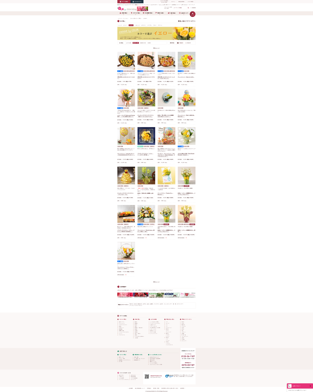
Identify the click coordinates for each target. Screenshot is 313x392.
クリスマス (156, 304)
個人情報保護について (140, 388)
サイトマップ (192, 4)
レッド (120, 25)
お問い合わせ (184, 4)
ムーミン (120, 333)
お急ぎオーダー (184, 13)
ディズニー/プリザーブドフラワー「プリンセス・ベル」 (125, 194)
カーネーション (169, 327)
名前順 (149, 42)
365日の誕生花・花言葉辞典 (155, 358)
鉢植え (120, 326)
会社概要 (131, 388)
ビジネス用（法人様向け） (139, 336)
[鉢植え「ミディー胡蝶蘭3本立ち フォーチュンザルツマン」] (166, 214)
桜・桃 (174, 304)
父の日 (135, 304)
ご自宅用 (136, 337)
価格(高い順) (143, 42)
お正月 (161, 304)
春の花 (167, 329)
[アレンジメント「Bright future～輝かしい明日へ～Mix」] (146, 214)
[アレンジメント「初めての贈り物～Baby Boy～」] (186, 97)
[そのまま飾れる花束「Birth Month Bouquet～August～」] (186, 136)
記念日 (136, 324)
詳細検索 (194, 7)
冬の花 (167, 341)
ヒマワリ (167, 336)
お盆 (148, 304)
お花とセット (121, 327)
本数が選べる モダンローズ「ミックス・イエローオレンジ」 (166, 77)
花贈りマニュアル (153, 361)
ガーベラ (167, 323)
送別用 (136, 329)
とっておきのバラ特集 (154, 321)
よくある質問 (121, 378)
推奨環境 (182, 388)
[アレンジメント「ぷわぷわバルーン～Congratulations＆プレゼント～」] (126, 136)
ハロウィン (184, 332)
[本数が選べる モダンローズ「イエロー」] (126, 61)
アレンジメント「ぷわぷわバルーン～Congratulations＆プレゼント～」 (126, 154)
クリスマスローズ (169, 344)
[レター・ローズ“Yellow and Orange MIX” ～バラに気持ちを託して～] (126, 97)
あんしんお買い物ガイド (164, 4)
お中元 (144, 304)
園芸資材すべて (137, 360)
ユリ (167, 324)
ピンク (125, 25)
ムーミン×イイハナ (153, 333)
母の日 (131, 304)
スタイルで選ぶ (135, 13)
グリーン (160, 25)
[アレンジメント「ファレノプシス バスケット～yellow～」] (126, 251)
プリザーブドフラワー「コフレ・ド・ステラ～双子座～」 (145, 154)
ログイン (173, 1)
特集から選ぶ (160, 13)
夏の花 (167, 333)
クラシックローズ (153, 326)
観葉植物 (120, 329)
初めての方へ (121, 375)
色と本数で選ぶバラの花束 (155, 327)
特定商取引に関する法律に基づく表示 (169, 388)
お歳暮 (151, 304)
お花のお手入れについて (154, 357)
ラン (167, 326)
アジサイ (167, 334)
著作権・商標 (156, 388)
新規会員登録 (181, 1)
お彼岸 (183, 337)
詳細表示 (189, 42)
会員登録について (175, 4)
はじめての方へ (154, 4)
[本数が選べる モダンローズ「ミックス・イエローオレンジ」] (166, 61)
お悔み (136, 334)
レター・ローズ (153, 329)
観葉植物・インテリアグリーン (124, 360)
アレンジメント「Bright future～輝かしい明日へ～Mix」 (146, 231)
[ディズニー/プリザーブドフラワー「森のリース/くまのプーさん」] (146, 97)
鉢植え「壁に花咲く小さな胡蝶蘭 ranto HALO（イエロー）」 (166, 116)
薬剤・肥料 (136, 357)
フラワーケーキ (122, 334)
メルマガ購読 (190, 1)
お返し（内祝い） (138, 333)
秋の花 (167, 337)
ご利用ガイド (121, 376)
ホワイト (143, 25)
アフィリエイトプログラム (124, 379)
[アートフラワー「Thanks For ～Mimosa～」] (166, 175)
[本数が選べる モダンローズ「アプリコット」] (146, 61)
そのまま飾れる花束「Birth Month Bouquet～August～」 (186, 154)
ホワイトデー (180, 304)
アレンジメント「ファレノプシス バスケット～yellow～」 (125, 268)
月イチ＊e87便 (153, 332)
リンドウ (167, 340)
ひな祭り (183, 339)
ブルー (154, 25)
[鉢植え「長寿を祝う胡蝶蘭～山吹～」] (146, 175)
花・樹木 (120, 361)
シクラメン (168, 343)
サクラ (167, 330)
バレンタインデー (168, 304)
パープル (149, 25)
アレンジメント (122, 323)
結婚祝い (136, 323)
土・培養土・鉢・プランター (139, 358)
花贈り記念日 (152, 360)
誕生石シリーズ (153, 330)
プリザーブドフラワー (123, 324)
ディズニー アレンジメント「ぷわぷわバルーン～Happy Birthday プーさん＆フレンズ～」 (166, 155)
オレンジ (138, 25)
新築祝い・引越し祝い (139, 327)
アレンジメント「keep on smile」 (186, 77)
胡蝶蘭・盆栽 (121, 330)
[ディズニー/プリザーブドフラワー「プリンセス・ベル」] (126, 175)
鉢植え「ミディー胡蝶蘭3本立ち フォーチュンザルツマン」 (166, 231)
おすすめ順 (128, 42)
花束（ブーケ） (122, 321)
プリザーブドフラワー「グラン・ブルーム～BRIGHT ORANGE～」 (125, 231)
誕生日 (136, 321)
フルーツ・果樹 (122, 358)
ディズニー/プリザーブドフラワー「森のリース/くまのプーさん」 (146, 116)
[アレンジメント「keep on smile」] (186, 61)
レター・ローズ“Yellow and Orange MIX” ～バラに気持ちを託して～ (126, 116)
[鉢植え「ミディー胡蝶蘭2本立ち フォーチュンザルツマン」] (186, 175)
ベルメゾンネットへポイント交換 (156, 364)
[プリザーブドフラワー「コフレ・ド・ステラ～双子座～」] (146, 136)
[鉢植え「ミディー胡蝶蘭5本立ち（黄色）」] (186, 214)
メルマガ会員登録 (134, 378)
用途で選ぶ (123, 13)
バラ (167, 321)
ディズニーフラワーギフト (136, 305)
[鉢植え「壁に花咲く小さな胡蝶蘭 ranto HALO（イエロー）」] (166, 97)
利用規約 (149, 388)
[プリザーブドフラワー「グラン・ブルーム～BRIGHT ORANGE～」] (126, 214)
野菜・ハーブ (121, 357)
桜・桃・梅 (184, 334)
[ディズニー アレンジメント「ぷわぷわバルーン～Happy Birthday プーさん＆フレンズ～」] (166, 136)
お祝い (136, 326)
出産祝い (136, 332)
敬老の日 (140, 304)
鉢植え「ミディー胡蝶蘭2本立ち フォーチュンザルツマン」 (186, 194)
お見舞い (136, 330)
